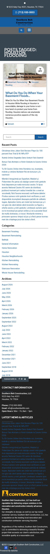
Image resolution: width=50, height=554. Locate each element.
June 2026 (6, 293)
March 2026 (7, 305)
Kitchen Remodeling (10, 260)
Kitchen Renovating (10, 264)
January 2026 (7, 313)
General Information (10, 244)
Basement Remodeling (17, 82)
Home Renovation (9, 248)
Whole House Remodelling (13, 273)
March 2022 (7, 342)
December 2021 (9, 355)
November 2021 (9, 359)
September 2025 (9, 317)
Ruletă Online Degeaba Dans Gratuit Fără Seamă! (22, 158)
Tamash (10, 124)
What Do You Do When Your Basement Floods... (24, 94)
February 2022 (8, 346)
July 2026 (6, 289)
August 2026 (7, 285)
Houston (5, 252)
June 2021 (6, 363)
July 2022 (6, 330)
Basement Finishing (10, 231)
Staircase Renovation (11, 268)
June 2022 (6, 334)
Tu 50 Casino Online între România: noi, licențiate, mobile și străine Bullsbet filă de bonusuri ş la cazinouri (22, 172)
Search (40, 137)
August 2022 (7, 326)
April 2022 (6, 338)
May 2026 (6, 297)
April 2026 (6, 301)
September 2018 (9, 367)
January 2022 (7, 350)
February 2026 (8, 309)
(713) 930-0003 (25, 12)
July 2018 (6, 375)
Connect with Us (10, 379)
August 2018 (7, 371)
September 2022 (9, 322)
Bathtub (5, 240)
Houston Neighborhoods (12, 256)
